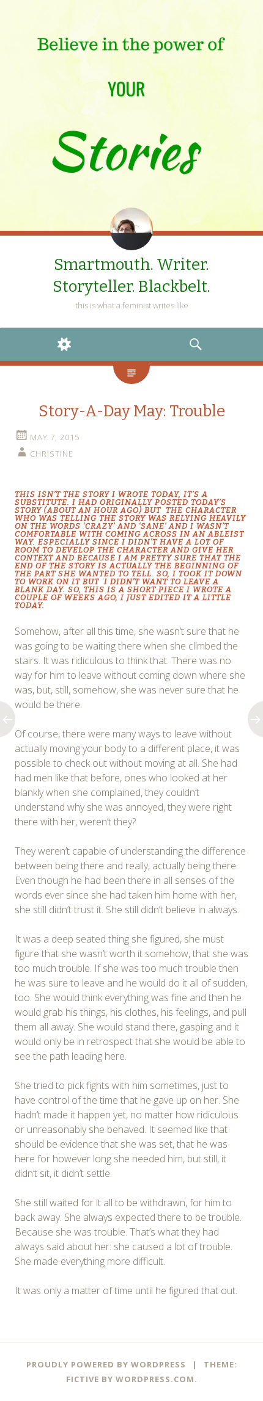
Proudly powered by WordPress (106, 1364)
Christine (51, 453)
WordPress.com (155, 1379)
